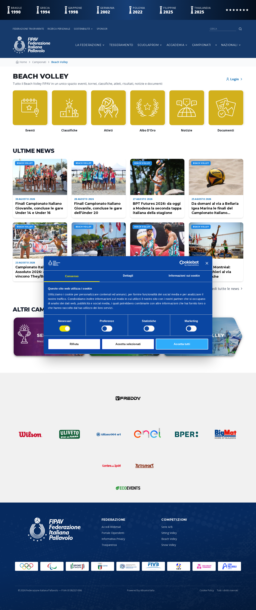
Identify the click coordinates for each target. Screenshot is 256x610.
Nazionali (229, 45)
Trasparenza (109, 545)
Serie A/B (167, 527)
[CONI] (102, 566)
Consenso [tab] (72, 276)
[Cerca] (240, 29)
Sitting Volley (169, 533)
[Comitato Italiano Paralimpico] (127, 566)
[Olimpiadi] (26, 566)
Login (234, 79)
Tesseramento (121, 45)
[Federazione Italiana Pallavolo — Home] (31, 44)
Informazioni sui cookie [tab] (184, 275)
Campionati (201, 45)
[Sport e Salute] (77, 566)
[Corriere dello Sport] (111, 465)
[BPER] (186, 434)
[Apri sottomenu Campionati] (216, 45)
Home (23, 62)
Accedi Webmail (111, 527)
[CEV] (178, 566)
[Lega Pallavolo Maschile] (229, 566)
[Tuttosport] (144, 465)
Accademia (175, 45)
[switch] (107, 329)
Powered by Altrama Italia (140, 590)
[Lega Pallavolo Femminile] (204, 566)
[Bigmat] (225, 434)
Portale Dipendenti (113, 533)
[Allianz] (108, 434)
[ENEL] (147, 434)
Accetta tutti (182, 344)
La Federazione (88, 45)
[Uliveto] (69, 434)
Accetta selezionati (128, 344)
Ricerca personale (59, 28)
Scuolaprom (148, 45)
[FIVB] (153, 566)
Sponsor (102, 28)
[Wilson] (30, 434)
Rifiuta (74, 344)
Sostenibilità (82, 28)
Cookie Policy (207, 590)
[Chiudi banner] (207, 263)
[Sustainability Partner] (128, 488)
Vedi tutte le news (224, 288)
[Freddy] (128, 398)
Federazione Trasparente (28, 28)
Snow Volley (168, 545)
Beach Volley (169, 539)
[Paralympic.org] (51, 566)
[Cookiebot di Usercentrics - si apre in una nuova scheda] (182, 263)
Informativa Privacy (113, 539)
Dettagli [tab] (128, 275)
